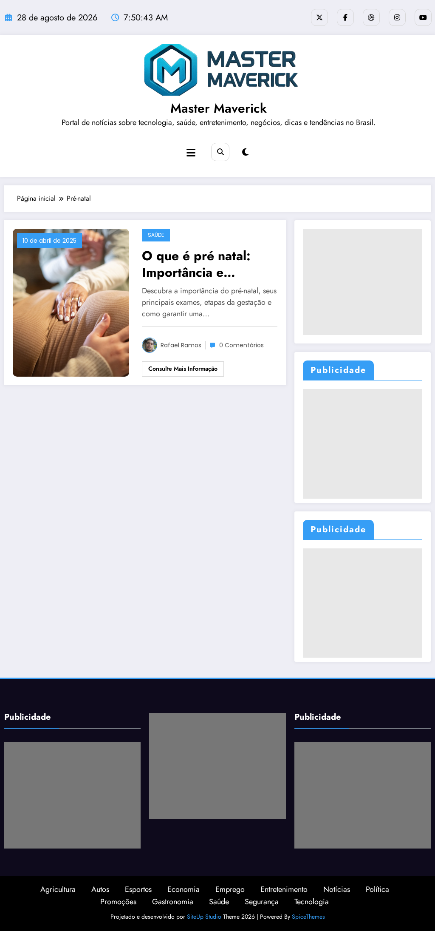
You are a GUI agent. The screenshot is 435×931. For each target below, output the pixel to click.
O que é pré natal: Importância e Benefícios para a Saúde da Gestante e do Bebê (204, 264)
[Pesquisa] (220, 152)
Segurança (262, 901)
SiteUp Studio (204, 916)
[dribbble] (371, 17)
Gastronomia (172, 901)
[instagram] (397, 17)
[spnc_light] (245, 152)
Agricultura (58, 889)
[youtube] (423, 17)
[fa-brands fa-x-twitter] (319, 17)
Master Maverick (218, 108)
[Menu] (191, 153)
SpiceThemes (308, 916)
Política (377, 889)
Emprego (230, 889)
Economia (183, 889)
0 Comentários (241, 345)
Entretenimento (284, 889)
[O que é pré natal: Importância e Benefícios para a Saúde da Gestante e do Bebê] (71, 302)
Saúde (156, 234)
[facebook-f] (345, 17)
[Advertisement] (362, 282)
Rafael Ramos (181, 345)
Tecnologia (311, 901)
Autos (100, 889)
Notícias (336, 889)
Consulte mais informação (183, 368)
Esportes (138, 889)
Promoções (118, 901)
